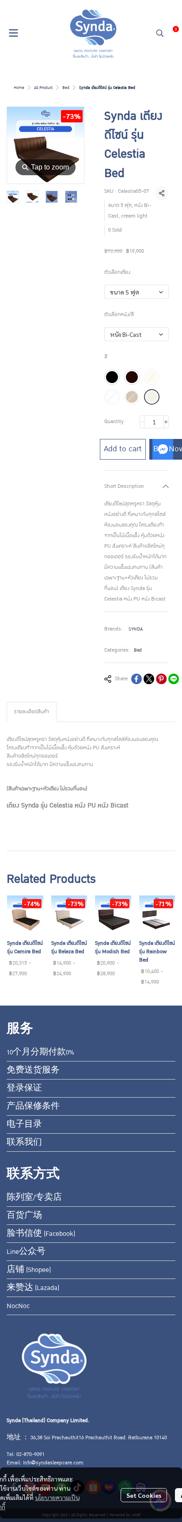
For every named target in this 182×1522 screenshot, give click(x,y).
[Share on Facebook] (136, 679)
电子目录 (24, 1124)
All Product (43, 88)
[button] (160, 33)
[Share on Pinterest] (161, 679)
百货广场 (24, 1215)
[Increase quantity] (166, 422)
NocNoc (18, 1306)
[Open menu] (13, 33)
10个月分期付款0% (40, 1052)
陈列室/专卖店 (34, 1197)
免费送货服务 (33, 1070)
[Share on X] (149, 679)
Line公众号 (26, 1251)
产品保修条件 (33, 1106)
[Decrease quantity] (142, 422)
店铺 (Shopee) (29, 1269)
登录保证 (24, 1088)
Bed (65, 88)
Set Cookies (143, 1495)
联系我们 (24, 1142)
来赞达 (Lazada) (33, 1287)
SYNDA (136, 629)
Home (19, 88)
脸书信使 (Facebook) (41, 1233)
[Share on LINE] (173, 679)
